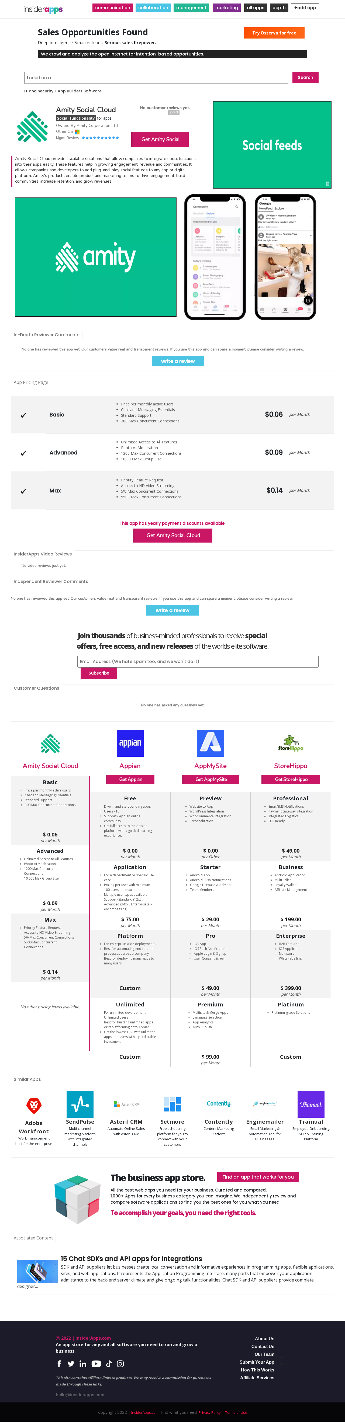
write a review (178, 361)
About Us (264, 1338)
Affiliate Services (257, 1378)
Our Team (264, 1354)
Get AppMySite (211, 779)
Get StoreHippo (291, 779)
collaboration (153, 8)
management (191, 8)
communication (112, 8)
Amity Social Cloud (50, 766)
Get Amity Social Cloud (173, 535)
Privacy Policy (210, 1412)
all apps (255, 8)
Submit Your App (257, 1362)
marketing (226, 8)
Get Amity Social (161, 139)
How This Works (257, 1370)
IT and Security (38, 91)
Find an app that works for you (258, 1177)
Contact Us (262, 1346)
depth (279, 8)
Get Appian (130, 779)
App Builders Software (80, 91)
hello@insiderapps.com (80, 1394)
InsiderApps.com (144, 1412)
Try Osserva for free (274, 33)
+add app (305, 8)
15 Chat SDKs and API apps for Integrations (131, 1258)
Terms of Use (236, 1412)
